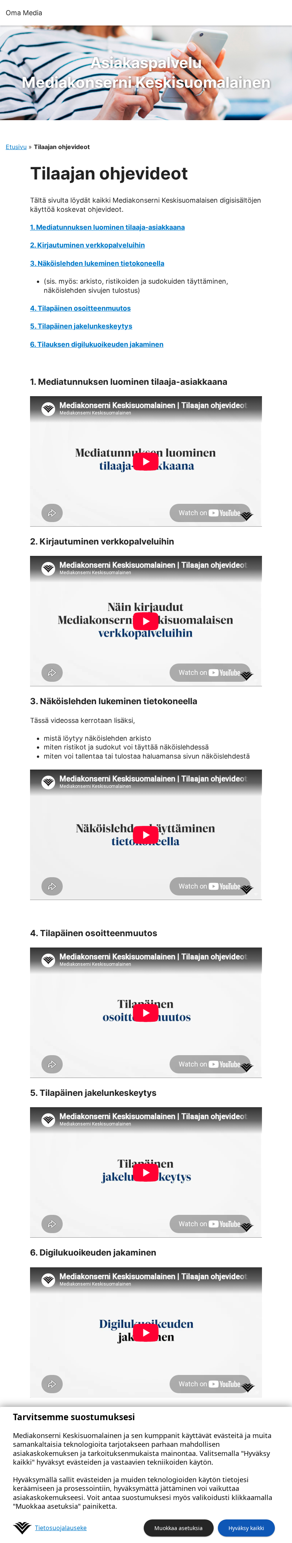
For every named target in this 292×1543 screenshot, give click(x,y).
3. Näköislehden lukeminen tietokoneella (97, 263)
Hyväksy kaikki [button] (246, 1528)
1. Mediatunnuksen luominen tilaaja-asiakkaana (107, 227)
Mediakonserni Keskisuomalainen (146, 72)
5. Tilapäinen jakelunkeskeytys (81, 326)
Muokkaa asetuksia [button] (178, 1528)
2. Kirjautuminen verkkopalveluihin (87, 245)
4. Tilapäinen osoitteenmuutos (80, 308)
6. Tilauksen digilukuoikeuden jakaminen (96, 344)
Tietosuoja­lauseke (61, 1528)
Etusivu (16, 147)
